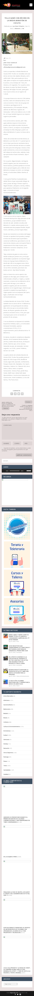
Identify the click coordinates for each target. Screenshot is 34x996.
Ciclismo (6, 722)
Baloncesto (6, 709)
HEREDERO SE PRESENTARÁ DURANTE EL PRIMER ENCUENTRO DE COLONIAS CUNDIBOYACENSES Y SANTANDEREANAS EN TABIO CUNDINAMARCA (16, 819)
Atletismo (17, 28)
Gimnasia (6, 739)
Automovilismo (8, 705)
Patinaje (6, 757)
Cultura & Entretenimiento (22, 676)
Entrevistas (6, 731)
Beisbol (5, 713)
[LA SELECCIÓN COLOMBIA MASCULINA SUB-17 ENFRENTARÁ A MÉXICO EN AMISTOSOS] (5, 682)
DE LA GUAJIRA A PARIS (10, 857)
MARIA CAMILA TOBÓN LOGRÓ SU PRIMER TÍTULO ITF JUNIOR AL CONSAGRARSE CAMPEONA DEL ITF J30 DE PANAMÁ (19, 637)
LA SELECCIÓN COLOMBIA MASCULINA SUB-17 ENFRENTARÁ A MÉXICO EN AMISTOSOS (19, 682)
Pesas (5, 761)
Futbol (17, 686)
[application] (17, 471)
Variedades (19, 652)
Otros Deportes (8, 752)
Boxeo (5, 718)
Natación (6, 748)
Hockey (5, 744)
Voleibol (5, 774)
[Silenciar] (25, 471)
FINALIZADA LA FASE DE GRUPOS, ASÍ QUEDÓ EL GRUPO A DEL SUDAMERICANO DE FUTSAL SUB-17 (16, 893)
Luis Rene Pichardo (18, 26)
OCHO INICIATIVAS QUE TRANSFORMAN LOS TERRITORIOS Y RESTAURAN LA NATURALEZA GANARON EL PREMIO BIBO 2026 (19, 648)
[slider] (15, 470)
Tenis (17, 641)
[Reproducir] (4, 471)
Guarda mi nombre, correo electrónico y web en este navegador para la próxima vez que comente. (16, 449)
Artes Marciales (8, 696)
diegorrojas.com (14, 992)
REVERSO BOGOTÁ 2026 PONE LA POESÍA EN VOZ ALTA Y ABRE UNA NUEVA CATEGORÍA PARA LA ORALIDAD (19, 672)
